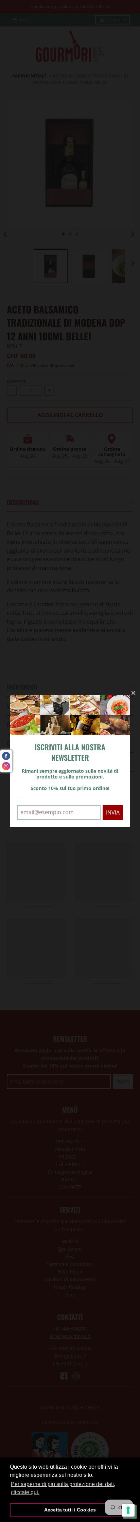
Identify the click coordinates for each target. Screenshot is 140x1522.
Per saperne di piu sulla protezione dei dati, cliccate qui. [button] (63, 1488)
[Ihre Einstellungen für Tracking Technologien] (128, 1510)
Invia (113, 812)
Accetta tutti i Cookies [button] (70, 1509)
